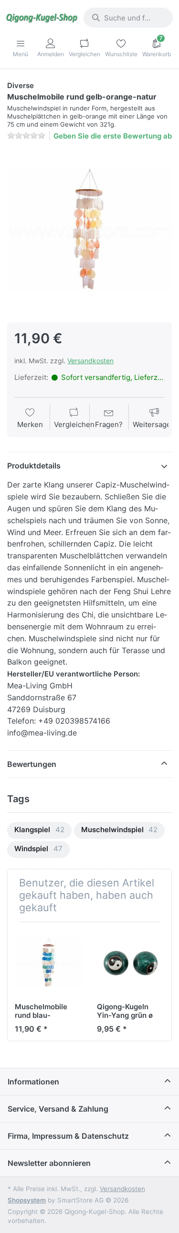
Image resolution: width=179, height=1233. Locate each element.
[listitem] (89, 231)
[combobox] (128, 18)
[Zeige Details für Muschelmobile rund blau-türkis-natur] (48, 962)
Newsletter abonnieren (49, 1163)
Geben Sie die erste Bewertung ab (112, 135)
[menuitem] (39, 830)
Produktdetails (34, 465)
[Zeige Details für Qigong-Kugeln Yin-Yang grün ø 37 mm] (130, 962)
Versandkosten (90, 361)
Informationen (33, 1081)
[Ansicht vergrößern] (89, 231)
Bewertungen (31, 764)
